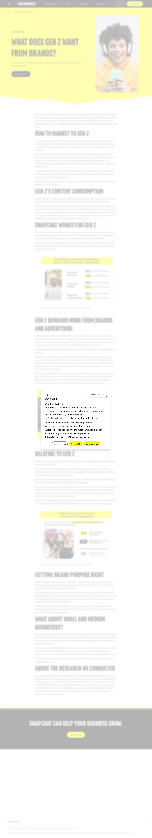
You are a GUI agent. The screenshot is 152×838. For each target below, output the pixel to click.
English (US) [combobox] (94, 394)
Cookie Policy (86, 436)
